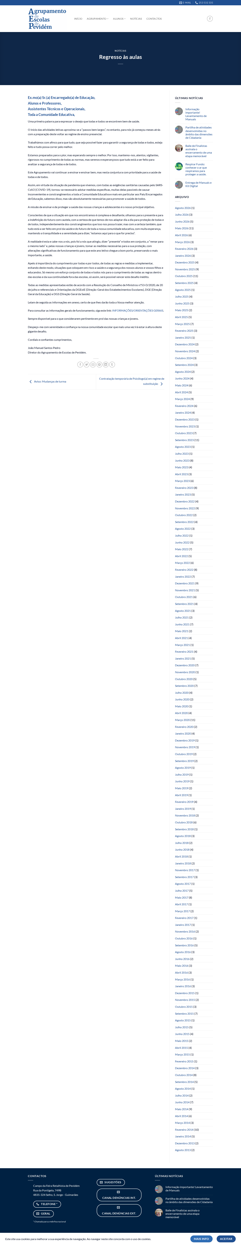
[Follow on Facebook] (210, 19)
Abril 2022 (181, 556)
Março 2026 (182, 242)
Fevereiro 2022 (184, 569)
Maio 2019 (181, 788)
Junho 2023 (182, 460)
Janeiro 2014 (183, 1136)
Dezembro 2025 (185, 262)
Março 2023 (182, 480)
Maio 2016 (181, 965)
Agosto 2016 (183, 952)
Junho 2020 (182, 699)
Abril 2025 (181, 317)
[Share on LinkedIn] (106, 364)
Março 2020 (182, 719)
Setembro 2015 (184, 1013)
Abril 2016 (181, 972)
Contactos (154, 18)
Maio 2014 (181, 1109)
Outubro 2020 (184, 679)
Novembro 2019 (185, 747)
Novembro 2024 (185, 351)
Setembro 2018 (184, 829)
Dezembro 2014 (185, 1068)
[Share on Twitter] (86, 364)
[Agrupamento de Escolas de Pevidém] (47, 19)
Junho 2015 (182, 1034)
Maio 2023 (181, 467)
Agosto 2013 (183, 1150)
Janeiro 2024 (183, 412)
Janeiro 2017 (183, 924)
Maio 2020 (181, 706)
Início (78, 18)
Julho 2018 (182, 842)
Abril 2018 (181, 856)
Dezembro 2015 (185, 993)
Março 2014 (182, 1122)
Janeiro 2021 (183, 658)
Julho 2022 (182, 535)
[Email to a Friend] (93, 364)
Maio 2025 (181, 310)
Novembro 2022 (185, 508)
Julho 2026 (182, 214)
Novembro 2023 (185, 426)
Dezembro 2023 (185, 419)
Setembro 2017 (184, 877)
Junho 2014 (182, 1102)
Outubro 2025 (184, 276)
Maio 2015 (181, 1040)
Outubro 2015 (184, 1006)
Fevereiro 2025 (184, 330)
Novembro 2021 (185, 590)
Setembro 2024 (184, 364)
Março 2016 (182, 979)
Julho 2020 (182, 692)
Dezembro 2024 (185, 344)
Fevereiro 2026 (184, 248)
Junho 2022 (182, 542)
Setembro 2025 (184, 282)
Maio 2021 (181, 631)
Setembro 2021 (184, 603)
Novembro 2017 (185, 870)
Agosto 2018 (183, 836)
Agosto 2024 (183, 371)
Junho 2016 (182, 959)
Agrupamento (96, 18)
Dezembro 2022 (185, 501)
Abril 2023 (181, 474)
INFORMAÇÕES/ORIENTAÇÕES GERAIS (137, 310)
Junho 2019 (182, 781)
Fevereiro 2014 (184, 1129)
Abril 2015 (181, 1047)
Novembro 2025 (185, 269)
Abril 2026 (181, 235)
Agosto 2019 (183, 767)
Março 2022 (182, 562)
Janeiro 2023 (183, 494)
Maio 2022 (181, 549)
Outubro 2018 (184, 822)
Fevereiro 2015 (184, 1061)
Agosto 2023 (183, 446)
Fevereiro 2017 (184, 917)
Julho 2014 (182, 1095)
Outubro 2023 (184, 433)
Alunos (118, 18)
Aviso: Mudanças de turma (50, 381)
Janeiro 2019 (183, 808)
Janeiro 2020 (183, 733)
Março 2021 (182, 644)
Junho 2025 (182, 303)
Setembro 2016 (184, 945)
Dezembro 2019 (185, 740)
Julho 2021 (182, 617)
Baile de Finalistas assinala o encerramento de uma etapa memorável (198, 151)
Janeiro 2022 (183, 576)
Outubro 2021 (184, 597)
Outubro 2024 (184, 358)
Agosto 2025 (183, 289)
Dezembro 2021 (185, 583)
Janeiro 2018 (183, 863)
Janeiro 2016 (183, 986)
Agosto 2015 (183, 1020)
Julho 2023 (182, 453)
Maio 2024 (181, 385)
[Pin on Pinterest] (99, 364)
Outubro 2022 (184, 515)
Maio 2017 (181, 897)
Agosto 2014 (183, 1088)
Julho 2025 (182, 296)
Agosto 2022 (183, 528)
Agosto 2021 (183, 610)
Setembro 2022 (184, 522)
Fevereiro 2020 (184, 726)
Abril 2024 (181, 392)
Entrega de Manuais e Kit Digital (198, 184)
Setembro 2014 (184, 1081)
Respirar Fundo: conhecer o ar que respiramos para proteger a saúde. (196, 169)
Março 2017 (182, 911)
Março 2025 (182, 324)
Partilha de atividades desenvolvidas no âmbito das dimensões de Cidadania (198, 132)
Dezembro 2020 (185, 665)
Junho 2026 (182, 221)
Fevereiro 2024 (184, 405)
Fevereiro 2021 (184, 651)
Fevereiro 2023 (184, 487)
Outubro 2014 (184, 1075)
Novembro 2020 (185, 672)
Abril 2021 (181, 638)
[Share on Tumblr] (112, 364)
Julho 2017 (182, 890)
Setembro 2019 (184, 761)
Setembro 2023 (184, 440)
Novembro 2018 (185, 815)
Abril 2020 (181, 713)
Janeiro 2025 (183, 337)
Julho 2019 (182, 774)
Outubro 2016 (184, 938)
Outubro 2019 (184, 754)
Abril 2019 (181, 795)
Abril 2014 (181, 1116)
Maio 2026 (181, 228)
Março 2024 (182, 399)
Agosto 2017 (183, 883)
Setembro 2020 (184, 685)
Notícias (136, 18)
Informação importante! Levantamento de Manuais (196, 114)
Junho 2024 (182, 378)
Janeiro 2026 (183, 255)
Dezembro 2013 (185, 1143)
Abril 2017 (181, 904)
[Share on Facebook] (80, 364)
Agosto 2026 (183, 207)
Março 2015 (182, 1054)
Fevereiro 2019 (184, 801)
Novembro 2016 (185, 931)
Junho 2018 (182, 849)
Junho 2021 (182, 624)
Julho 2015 (182, 1027)
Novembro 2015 (185, 999)
